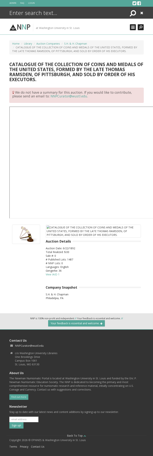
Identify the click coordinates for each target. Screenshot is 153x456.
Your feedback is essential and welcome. (75, 323)
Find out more (18, 397)
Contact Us (37, 446)
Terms (13, 446)
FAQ (22, 2)
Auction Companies (48, 43)
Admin (13, 2)
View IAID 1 (53, 274)
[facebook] (139, 3)
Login (31, 2)
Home (16, 43)
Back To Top (75, 435)
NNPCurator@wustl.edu (69, 96)
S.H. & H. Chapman (75, 43)
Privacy (24, 446)
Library (28, 43)
